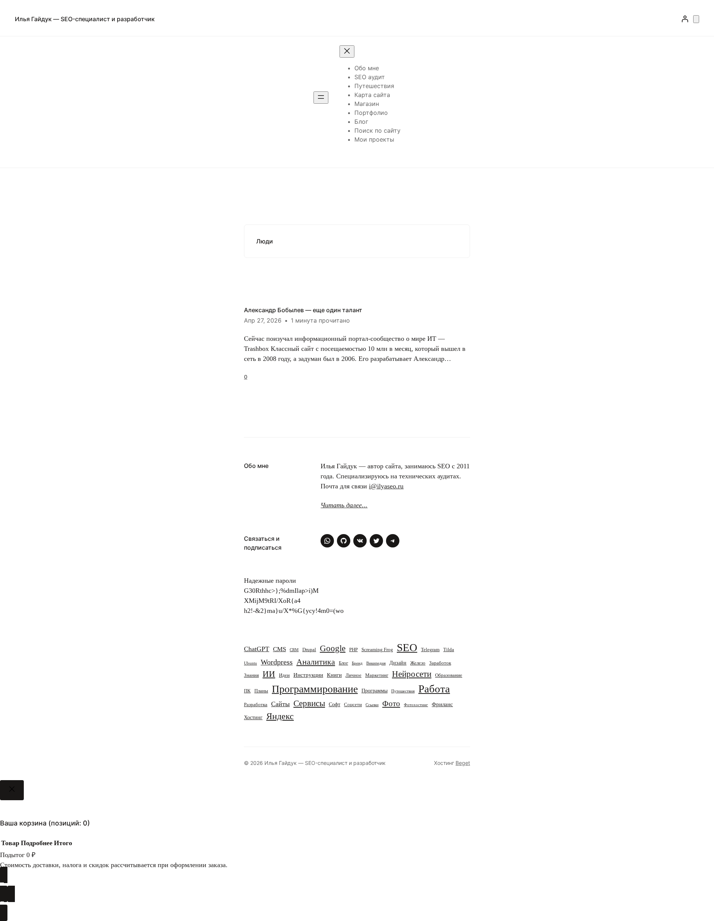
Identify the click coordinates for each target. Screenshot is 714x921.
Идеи (284, 675)
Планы (261, 691)
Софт (334, 704)
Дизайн (397, 663)
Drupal (309, 649)
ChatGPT (256, 649)
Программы (374, 691)
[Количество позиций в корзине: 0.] (696, 19)
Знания (251, 675)
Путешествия (403, 691)
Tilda (448, 649)
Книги (334, 675)
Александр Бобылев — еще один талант (303, 310)
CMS (279, 649)
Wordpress (277, 662)
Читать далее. (342, 505)
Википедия (376, 663)
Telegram (430, 649)
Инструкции (308, 675)
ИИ (269, 674)
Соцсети (353, 704)
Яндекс (280, 716)
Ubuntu (250, 663)
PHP (353, 649)
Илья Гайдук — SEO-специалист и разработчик (85, 19)
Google (332, 648)
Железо (417, 663)
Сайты (280, 704)
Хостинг (253, 717)
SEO (407, 647)
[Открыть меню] (320, 97)
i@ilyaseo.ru (386, 486)
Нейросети (411, 674)
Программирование (315, 689)
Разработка (255, 704)
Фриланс (442, 704)
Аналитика (315, 661)
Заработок (440, 663)
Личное (353, 675)
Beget (463, 763)
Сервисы (309, 703)
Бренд (357, 663)
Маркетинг (376, 675)
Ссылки (372, 705)
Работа (434, 689)
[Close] (12, 790)
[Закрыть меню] (347, 51)
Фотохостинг (416, 705)
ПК (247, 691)
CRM (294, 650)
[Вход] (684, 18)
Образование (448, 675)
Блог (343, 663)
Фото (391, 703)
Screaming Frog (377, 649)
